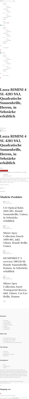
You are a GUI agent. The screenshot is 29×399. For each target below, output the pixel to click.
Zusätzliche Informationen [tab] (7, 175)
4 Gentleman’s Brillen (6, 323)
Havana (21, 172)
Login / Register (6, 47)
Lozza (12, 172)
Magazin (4, 19)
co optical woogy (6, 352)
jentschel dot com (7, 382)
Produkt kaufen (4, 170)
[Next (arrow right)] (2, 129)
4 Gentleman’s (5, 33)
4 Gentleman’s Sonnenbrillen (8, 324)
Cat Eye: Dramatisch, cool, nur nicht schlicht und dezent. (12, 342)
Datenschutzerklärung (6, 366)
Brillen (7, 6)
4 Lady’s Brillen (5, 320)
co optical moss (5, 351)
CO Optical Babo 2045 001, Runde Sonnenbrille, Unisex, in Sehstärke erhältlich (15, 214)
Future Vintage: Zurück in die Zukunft (9, 339)
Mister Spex (7, 184)
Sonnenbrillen (8, 7)
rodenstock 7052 (6, 355)
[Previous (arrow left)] (0, 129)
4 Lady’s (4, 4)
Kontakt (4, 364)
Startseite (4, 3)
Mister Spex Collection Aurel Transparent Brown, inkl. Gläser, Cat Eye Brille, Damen (15, 290)
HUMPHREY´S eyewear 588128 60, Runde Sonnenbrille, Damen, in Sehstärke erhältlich (15, 265)
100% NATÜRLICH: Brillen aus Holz (9, 338)
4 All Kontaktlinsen (6, 329)
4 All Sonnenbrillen (6, 327)
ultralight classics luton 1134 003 (8, 354)
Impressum (5, 367)
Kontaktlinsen (5, 17)
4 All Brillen (5, 326)
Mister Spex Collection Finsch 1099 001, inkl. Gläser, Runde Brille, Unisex (15, 239)
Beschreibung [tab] (5, 174)
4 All (4, 13)
